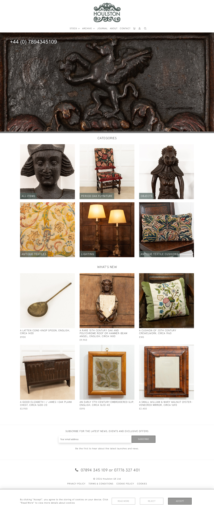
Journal (102, 28)
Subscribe (143, 439)
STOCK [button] (74, 28)
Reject (151, 501)
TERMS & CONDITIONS (101, 483)
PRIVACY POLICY (76, 483)
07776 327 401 (127, 470)
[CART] (134, 28)
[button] (145, 28)
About (113, 28)
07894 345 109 (94, 470)
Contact (125, 28)
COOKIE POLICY (125, 483)
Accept (180, 501)
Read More (123, 501)
